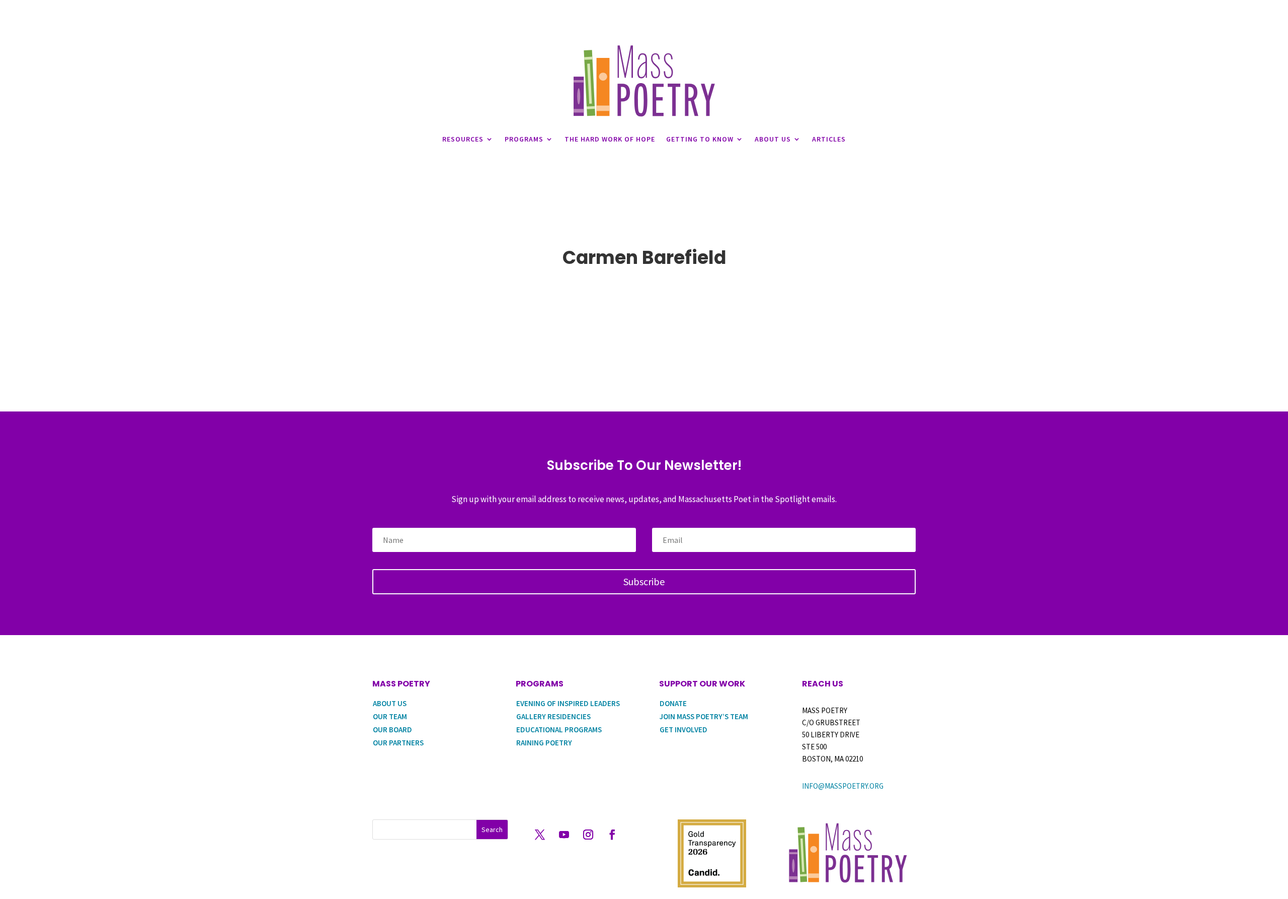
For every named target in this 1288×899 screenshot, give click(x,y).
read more (403, 322)
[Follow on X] (540, 834)
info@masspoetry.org (842, 786)
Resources (463, 139)
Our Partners (398, 742)
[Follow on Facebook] (612, 834)
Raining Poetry (544, 742)
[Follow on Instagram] (588, 834)
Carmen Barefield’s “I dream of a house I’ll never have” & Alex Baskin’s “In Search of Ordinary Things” (644, 301)
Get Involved (683, 729)
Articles (829, 139)
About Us (773, 139)
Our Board (392, 729)
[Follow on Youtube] (564, 834)
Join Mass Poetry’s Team (704, 716)
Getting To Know (700, 139)
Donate (673, 703)
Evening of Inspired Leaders (568, 703)
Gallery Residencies (553, 716)
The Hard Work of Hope (610, 139)
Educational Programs (559, 729)
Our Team (390, 716)
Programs (524, 139)
